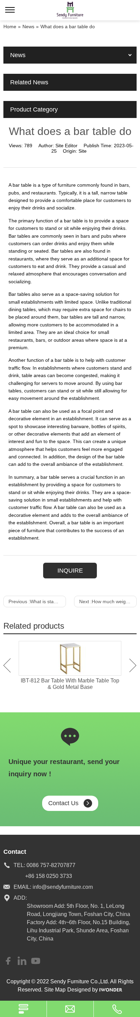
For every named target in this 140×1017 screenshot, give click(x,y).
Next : (108, 601)
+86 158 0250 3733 (48, 876)
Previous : (37, 601)
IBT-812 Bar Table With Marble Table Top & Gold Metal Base (70, 684)
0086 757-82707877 (51, 865)
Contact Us (63, 803)
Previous (7, 665)
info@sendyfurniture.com (63, 887)
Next (133, 665)
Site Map (55, 990)
